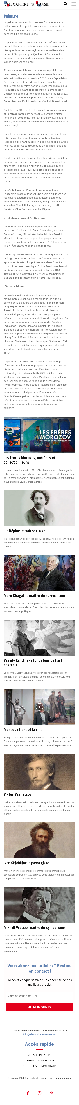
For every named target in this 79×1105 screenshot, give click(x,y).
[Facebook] (28, 1093)
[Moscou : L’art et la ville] (39, 707)
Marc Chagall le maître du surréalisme (34, 595)
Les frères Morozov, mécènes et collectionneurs (29, 460)
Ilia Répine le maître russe (24, 531)
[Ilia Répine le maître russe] (39, 508)
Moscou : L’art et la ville (23, 729)
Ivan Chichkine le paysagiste (26, 863)
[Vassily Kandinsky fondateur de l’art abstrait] (39, 638)
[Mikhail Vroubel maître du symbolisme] (39, 905)
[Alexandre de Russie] (27, 4)
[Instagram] (40, 1093)
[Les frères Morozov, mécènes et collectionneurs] (39, 435)
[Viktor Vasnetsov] (39, 772)
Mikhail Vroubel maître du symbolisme (34, 927)
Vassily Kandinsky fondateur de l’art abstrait (33, 662)
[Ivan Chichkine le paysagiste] (39, 840)
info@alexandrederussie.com (39, 1034)
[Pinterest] (51, 1093)
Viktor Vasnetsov (18, 794)
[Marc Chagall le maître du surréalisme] (39, 573)
